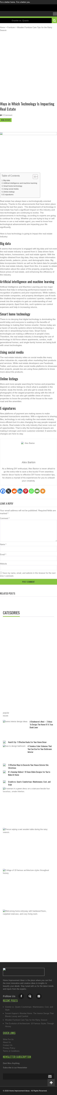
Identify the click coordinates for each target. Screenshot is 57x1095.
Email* (28, 1076)
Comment (5, 518)
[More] (42, 491)
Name (3, 544)
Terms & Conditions (11, 1051)
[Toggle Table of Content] (34, 176)
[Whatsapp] (31, 491)
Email (3, 554)
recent (5, 716)
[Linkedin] (20, 491)
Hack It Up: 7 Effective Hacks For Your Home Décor (27, 742)
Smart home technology (12, 186)
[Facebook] (2, 491)
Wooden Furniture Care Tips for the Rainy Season (26, 1020)
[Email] (37, 491)
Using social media (11, 189)
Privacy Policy (9, 1048)
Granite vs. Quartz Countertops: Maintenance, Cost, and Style (29, 783)
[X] (8, 491)
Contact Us (7, 1045)
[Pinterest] (25, 491)
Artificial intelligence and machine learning (20, 183)
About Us (7, 1042)
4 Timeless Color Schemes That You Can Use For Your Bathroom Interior (40, 749)
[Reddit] (14, 491)
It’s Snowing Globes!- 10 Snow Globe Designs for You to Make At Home (29, 773)
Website (3, 564)
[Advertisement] (28, 68)
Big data (6, 180)
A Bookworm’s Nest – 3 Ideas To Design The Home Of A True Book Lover (41, 724)
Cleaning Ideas (16, 625)
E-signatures (8, 194)
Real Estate (5, 120)
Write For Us (8, 1039)
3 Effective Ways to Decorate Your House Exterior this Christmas (28, 766)
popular (6, 713)
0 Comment (7, 115)
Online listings (9, 192)
